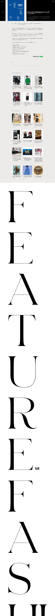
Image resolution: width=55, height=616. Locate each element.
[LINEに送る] (41, 56)
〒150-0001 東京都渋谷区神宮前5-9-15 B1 (23, 51)
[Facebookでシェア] (34, 56)
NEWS (15, 23)
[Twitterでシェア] (35, 56)
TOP (12, 23)
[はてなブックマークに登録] (37, 56)
